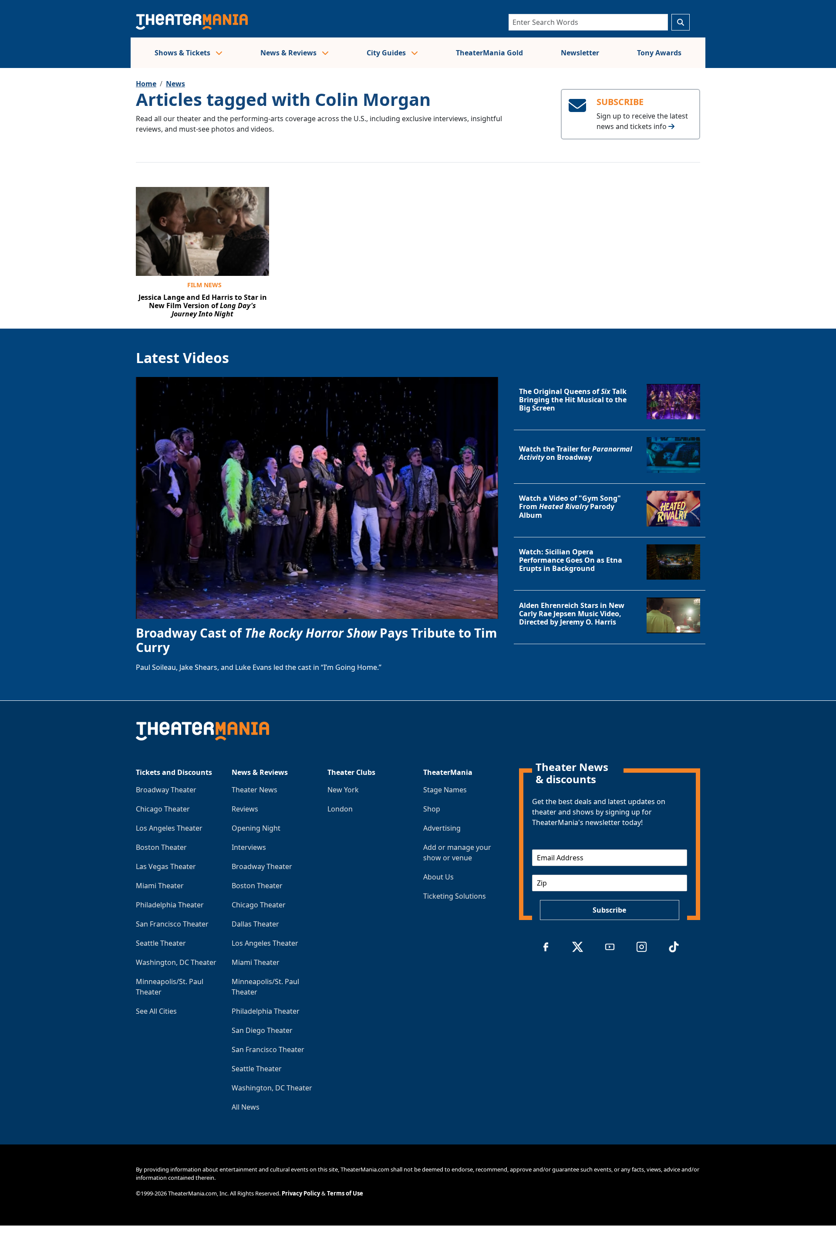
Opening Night (256, 828)
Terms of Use (345, 1193)
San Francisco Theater (172, 924)
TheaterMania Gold (489, 53)
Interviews (249, 847)
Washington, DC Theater (176, 962)
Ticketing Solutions (454, 896)
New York (343, 790)
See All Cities (156, 1011)
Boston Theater (161, 847)
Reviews (245, 809)
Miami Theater (160, 885)
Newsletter (580, 53)
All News (246, 1107)
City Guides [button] (387, 53)
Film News (204, 285)
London (340, 809)
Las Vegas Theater (166, 866)
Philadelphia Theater (170, 905)
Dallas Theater (255, 924)
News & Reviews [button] (289, 53)
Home (146, 83)
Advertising (442, 828)
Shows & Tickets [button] (183, 53)
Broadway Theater (166, 790)
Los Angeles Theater (169, 828)
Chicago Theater (163, 809)
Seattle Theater (161, 943)
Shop (431, 809)
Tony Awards (659, 53)
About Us (438, 877)
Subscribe (609, 910)
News (175, 83)
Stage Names (445, 790)
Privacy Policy (301, 1193)
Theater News (254, 790)
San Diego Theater (262, 1030)
